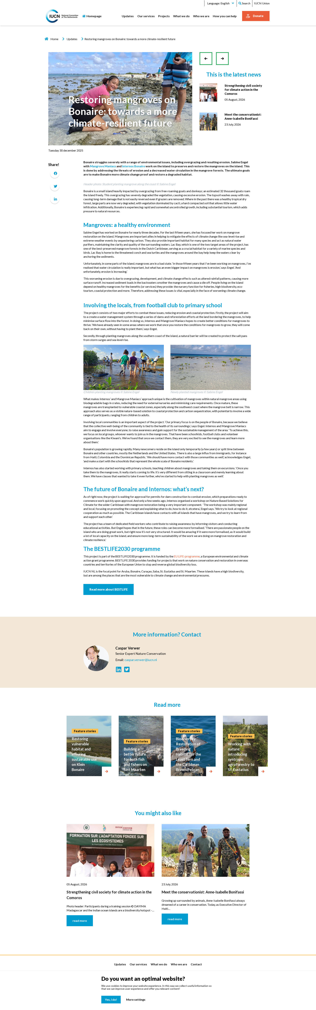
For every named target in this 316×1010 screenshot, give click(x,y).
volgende (222, 55)
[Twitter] (54, 186)
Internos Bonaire (133, 166)
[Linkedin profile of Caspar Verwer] (118, 670)
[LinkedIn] (54, 199)
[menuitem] (128, 15)
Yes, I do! (111, 999)
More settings (135, 999)
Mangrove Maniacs (103, 166)
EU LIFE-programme (187, 556)
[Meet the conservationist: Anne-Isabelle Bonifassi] (208, 121)
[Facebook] (54, 173)
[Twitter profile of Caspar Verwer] (127, 670)
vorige (208, 61)
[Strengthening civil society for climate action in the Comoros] (208, 92)
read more (80, 920)
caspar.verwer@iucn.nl (141, 660)
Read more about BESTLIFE (108, 589)
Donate (258, 16)
